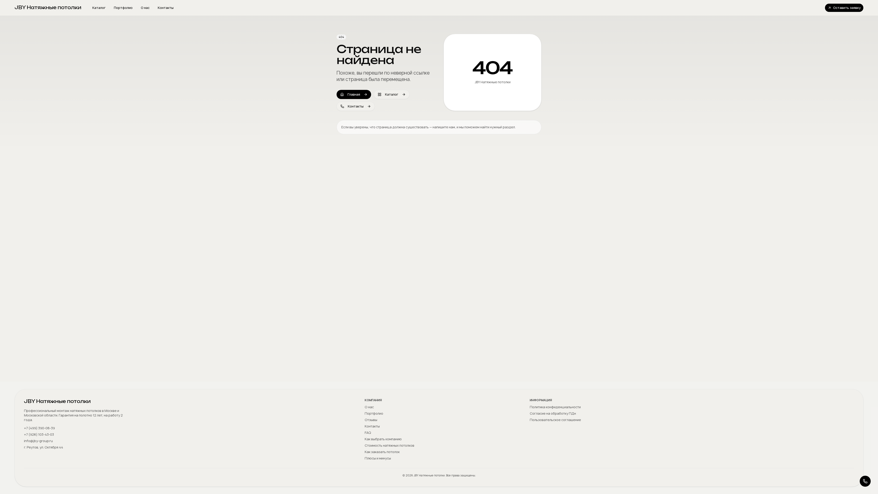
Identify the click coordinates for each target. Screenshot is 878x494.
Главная (354, 94)
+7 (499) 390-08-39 (39, 428)
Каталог (99, 7)
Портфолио (123, 7)
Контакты (166, 7)
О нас (145, 7)
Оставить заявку (847, 7)
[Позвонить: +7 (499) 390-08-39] (865, 481)
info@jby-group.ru (38, 441)
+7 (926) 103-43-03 (39, 434)
